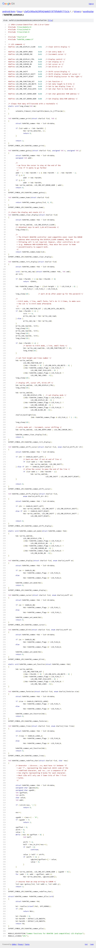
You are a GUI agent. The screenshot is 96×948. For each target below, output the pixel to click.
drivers (77, 11)
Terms (27, 944)
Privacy (20, 944)
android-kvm (8, 11)
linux (19, 11)
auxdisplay (88, 11)
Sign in (91, 4)
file (50, 20)
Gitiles (14, 944)
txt (86, 944)
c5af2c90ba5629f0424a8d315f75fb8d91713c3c (47, 11)
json (92, 944)
